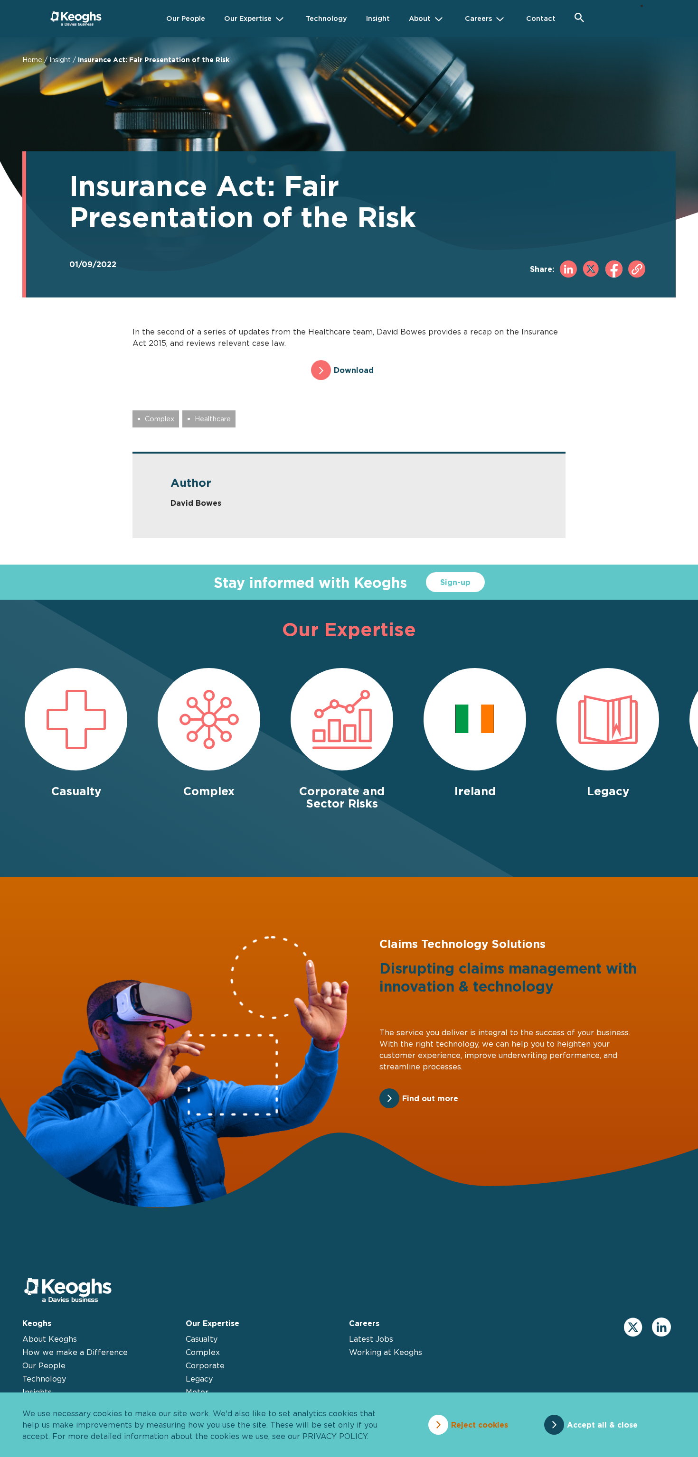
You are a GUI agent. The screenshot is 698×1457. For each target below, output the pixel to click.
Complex (159, 418)
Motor (197, 1392)
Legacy (199, 1378)
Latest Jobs (371, 1339)
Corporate (205, 1365)
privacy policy (334, 1436)
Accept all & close (602, 1424)
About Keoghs (49, 1339)
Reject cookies (479, 1424)
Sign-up (455, 582)
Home (32, 59)
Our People (44, 1365)
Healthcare (213, 418)
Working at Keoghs (385, 1352)
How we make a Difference (75, 1352)
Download (354, 370)
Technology (44, 1378)
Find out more (430, 1098)
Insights (37, 1392)
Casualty (201, 1339)
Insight (60, 59)
